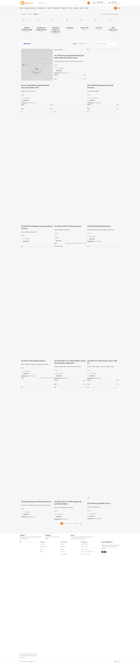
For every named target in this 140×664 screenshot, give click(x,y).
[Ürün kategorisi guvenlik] (70, 25)
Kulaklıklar (63, 546)
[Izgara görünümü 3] (91, 44)
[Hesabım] (106, 8)
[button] (91, 516)
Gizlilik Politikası (84, 544)
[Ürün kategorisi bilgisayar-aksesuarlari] (41, 26)
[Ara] (88, 3)
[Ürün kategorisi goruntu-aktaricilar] (55, 27)
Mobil (62, 544)
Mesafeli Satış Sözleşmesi (87, 551)
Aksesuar (30, 14)
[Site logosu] (27, 3)
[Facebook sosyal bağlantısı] (102, 552)
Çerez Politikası (84, 546)
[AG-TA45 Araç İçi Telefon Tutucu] (103, 441)
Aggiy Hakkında (43, 546)
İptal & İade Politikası (85, 554)
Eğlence (62, 549)
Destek (41, 549)
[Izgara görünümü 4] (94, 44)
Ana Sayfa (23, 14)
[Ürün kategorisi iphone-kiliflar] (98, 25)
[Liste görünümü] (89, 44)
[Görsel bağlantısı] (27, 596)
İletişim (41, 551)
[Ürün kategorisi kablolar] (84, 25)
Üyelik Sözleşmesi (85, 549)
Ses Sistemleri (64, 554)
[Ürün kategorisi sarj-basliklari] (113, 26)
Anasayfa (42, 544)
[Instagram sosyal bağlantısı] (105, 552)
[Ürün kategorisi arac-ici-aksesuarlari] (26, 26)
